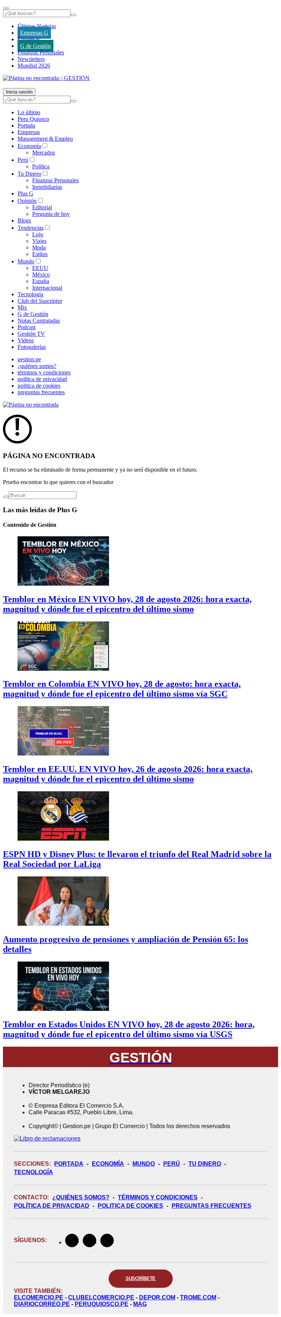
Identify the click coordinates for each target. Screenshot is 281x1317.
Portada (26, 125)
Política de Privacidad (51, 1206)
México (41, 274)
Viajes (39, 241)
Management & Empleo (45, 139)
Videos (26, 340)
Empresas (29, 39)
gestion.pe (29, 359)
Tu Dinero (29, 174)
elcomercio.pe (38, 1297)
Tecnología (30, 294)
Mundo (26, 261)
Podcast (26, 327)
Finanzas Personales (41, 52)
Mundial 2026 (34, 65)
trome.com (198, 1297)
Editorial (42, 207)
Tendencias (31, 228)
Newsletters (31, 59)
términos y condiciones (44, 372)
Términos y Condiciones (158, 1197)
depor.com (157, 1297)
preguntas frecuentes (41, 392)
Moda (39, 247)
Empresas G (34, 33)
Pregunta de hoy (51, 214)
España (40, 281)
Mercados (43, 152)
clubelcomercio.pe (101, 1297)
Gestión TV (31, 334)
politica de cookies (39, 385)
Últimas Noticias (37, 26)
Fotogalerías (32, 347)
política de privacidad (42, 379)
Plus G (25, 193)
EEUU (40, 268)
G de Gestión (35, 46)
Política (40, 166)
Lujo (37, 234)
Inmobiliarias (47, 187)
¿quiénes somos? (37, 366)
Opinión (27, 201)
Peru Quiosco (33, 119)
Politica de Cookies (130, 1206)
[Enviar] (73, 15)
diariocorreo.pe (42, 1304)
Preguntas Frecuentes (211, 1206)
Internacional (47, 288)
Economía (29, 146)
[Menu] (6, 8)
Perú (23, 160)
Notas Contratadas (39, 320)
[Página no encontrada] (31, 404)
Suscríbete (140, 1278)
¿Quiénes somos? (80, 1197)
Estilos (40, 254)
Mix (22, 307)
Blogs (24, 220)
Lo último (29, 112)
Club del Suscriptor (40, 301)
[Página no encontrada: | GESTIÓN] (46, 78)
